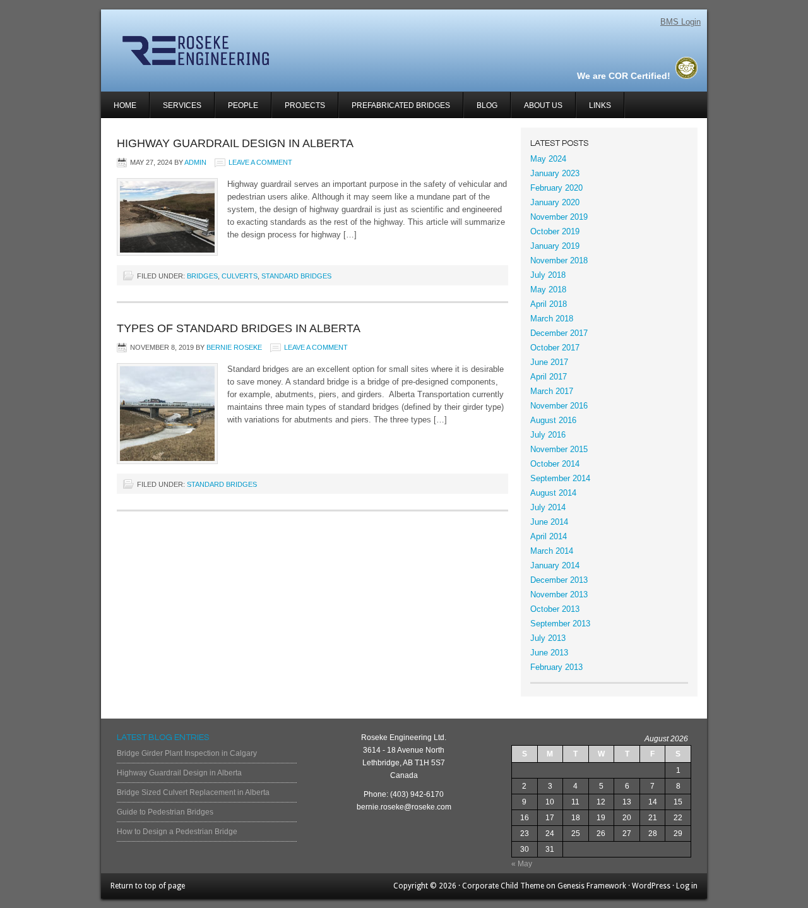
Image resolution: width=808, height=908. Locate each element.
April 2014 (548, 536)
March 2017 (551, 391)
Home (125, 105)
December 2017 (559, 333)
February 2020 (556, 188)
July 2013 (548, 638)
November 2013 (559, 594)
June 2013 (549, 652)
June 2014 (549, 522)
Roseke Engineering (251, 50)
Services (175, 109)
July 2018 (548, 275)
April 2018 (548, 304)
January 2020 (554, 202)
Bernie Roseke (234, 347)
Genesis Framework (591, 885)
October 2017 (554, 347)
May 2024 (548, 159)
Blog (487, 105)
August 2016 (553, 420)
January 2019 (554, 246)
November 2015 (559, 449)
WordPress (651, 885)
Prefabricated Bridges (401, 105)
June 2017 (549, 362)
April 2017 (548, 376)
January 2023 (554, 173)
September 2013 (560, 623)
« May (521, 863)
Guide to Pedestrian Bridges (165, 812)
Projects (298, 109)
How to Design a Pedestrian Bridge (177, 831)
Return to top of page (147, 885)
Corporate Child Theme (503, 885)
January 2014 (554, 565)
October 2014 (554, 464)
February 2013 (556, 667)
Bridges (202, 276)
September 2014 (560, 478)
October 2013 (554, 609)
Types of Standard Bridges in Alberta (238, 328)
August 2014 (553, 493)
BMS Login (680, 22)
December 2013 (559, 580)
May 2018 (548, 289)
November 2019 (559, 217)
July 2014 (548, 507)
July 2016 (548, 434)
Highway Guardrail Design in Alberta (235, 143)
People (243, 105)
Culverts (240, 276)
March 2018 (551, 318)
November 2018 (559, 260)
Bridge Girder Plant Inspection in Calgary (187, 753)
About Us (543, 105)
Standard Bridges (296, 276)
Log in (687, 885)
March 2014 (551, 551)
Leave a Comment (260, 162)
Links (600, 105)
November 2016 (559, 405)
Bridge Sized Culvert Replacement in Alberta (193, 792)
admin (195, 162)
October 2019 (554, 231)
